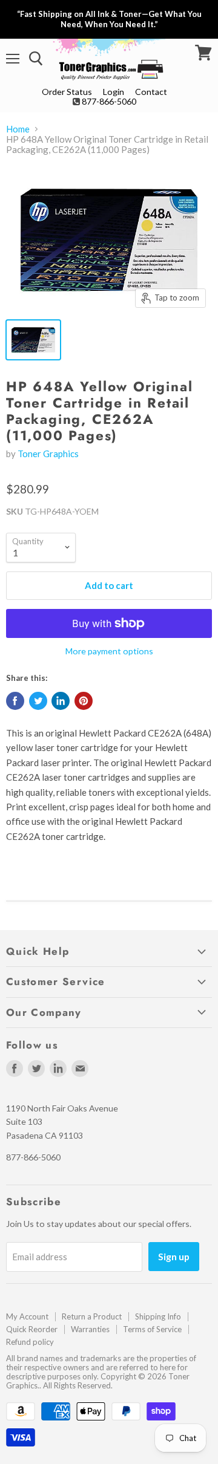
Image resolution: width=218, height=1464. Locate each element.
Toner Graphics (48, 453)
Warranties (90, 1329)
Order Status (67, 91)
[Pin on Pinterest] (83, 701)
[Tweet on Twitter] (38, 701)
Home (18, 129)
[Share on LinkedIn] (60, 701)
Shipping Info (158, 1316)
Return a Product (92, 1316)
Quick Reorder (32, 1329)
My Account (27, 1316)
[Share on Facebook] (15, 701)
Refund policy (30, 1342)
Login (113, 91)
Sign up (174, 1256)
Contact (151, 91)
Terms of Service (152, 1329)
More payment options (109, 651)
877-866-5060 (109, 101)
